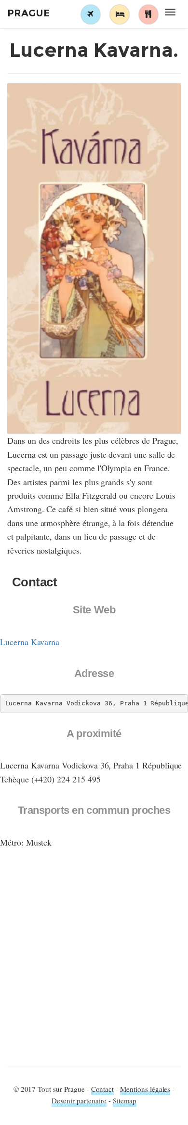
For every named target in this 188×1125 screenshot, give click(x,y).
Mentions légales (145, 1089)
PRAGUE (28, 13)
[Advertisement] (94, 961)
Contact (102, 1089)
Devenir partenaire (79, 1100)
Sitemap (125, 1100)
